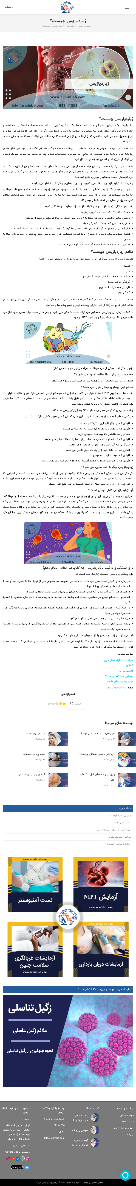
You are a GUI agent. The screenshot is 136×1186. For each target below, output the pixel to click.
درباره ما (130, 1134)
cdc (109, 688)
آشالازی (129, 665)
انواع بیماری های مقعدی (119, 681)
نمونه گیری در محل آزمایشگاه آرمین (113, 830)
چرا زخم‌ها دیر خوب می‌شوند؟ (98, 734)
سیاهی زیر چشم (35, 734)
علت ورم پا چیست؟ (34, 754)
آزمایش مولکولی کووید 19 (118, 844)
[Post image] (58, 739)
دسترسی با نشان (21, 1145)
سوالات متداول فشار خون (118, 660)
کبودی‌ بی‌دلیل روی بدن (32, 774)
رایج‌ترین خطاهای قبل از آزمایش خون (96, 777)
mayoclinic (120, 688)
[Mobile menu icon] (127, 7)
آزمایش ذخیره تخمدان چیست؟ (97, 754)
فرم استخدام (128, 1121)
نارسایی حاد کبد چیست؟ (119, 676)
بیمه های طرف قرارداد (124, 1128)
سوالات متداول (127, 1115)
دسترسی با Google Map (17, 1152)
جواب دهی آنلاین (122, 822)
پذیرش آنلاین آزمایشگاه (119, 815)
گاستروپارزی (126, 671)
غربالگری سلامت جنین (120, 837)
